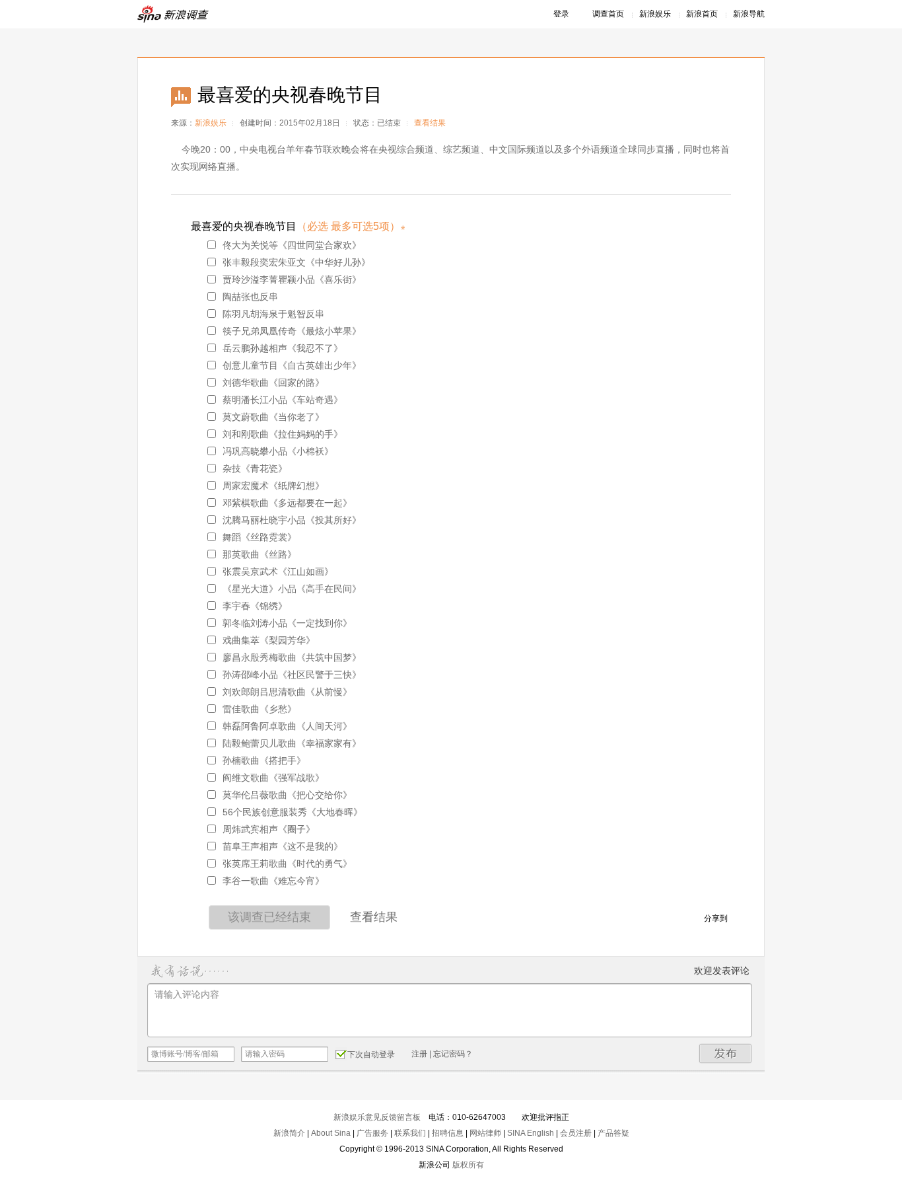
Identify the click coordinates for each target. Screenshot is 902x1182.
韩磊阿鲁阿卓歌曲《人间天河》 (287, 726)
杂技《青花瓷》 (255, 468)
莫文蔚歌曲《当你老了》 (273, 417)
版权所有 (468, 1164)
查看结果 (430, 123)
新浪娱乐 (655, 13)
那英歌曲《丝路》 (259, 554)
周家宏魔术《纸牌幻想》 (273, 485)
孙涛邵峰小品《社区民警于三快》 (292, 674)
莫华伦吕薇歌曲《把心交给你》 (287, 795)
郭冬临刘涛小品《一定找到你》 (287, 623)
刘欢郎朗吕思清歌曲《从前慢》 (287, 691)
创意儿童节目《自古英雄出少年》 (292, 365)
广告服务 (372, 1133)
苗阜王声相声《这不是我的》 (283, 846)
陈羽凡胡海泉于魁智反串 (273, 314)
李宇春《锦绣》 (255, 606)
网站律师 (485, 1133)
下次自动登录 (371, 1054)
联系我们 (410, 1133)
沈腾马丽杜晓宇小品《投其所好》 (292, 520)
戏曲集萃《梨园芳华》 (269, 640)
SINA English (530, 1133)
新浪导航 (749, 13)
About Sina (331, 1133)
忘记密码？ (453, 1053)
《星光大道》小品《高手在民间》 (292, 588)
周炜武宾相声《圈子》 (269, 829)
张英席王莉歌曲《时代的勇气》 (287, 863)
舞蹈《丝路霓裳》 (259, 537)
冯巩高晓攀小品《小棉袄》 (278, 451)
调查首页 (608, 13)
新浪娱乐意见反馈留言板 (377, 1117)
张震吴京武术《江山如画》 (278, 571)
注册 (419, 1053)
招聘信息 (448, 1133)
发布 (726, 1053)
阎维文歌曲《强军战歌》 (273, 777)
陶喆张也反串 (250, 296)
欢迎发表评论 (721, 970)
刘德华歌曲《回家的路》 (273, 382)
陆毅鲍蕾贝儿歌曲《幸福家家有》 (292, 743)
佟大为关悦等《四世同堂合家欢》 (292, 245)
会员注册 (576, 1133)
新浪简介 (289, 1133)
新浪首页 (702, 13)
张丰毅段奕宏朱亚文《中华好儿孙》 (296, 262)
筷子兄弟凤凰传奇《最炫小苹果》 (292, 331)
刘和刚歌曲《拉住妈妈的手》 (283, 434)
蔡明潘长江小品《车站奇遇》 (283, 399)
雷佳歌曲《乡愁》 (259, 709)
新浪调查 (173, 14)
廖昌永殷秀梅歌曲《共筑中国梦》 (292, 657)
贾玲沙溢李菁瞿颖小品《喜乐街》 (292, 279)
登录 (561, 13)
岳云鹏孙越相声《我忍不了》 (283, 348)
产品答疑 (613, 1133)
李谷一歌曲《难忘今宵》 (273, 880)
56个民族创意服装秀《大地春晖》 (293, 812)
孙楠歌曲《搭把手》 (264, 760)
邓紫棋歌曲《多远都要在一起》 (287, 503)
